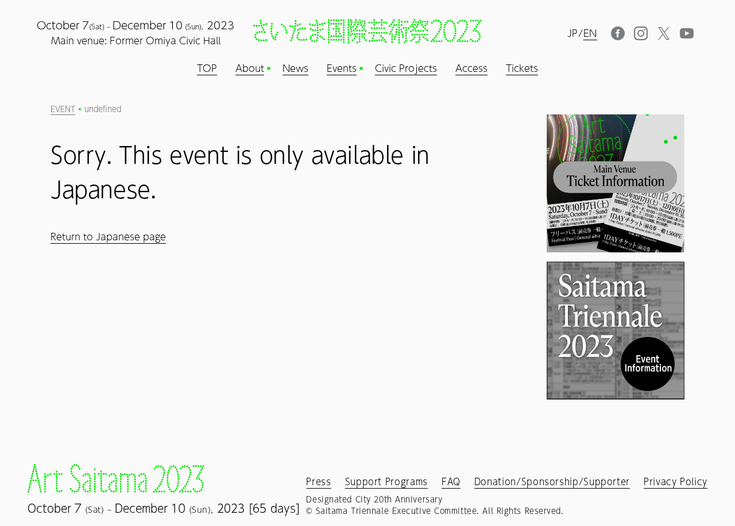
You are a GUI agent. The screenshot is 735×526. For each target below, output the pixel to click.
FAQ (451, 481)
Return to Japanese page (108, 236)
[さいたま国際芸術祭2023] (367, 31)
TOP (207, 68)
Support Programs (386, 481)
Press (318, 481)
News (295, 68)
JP (572, 33)
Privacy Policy (675, 481)
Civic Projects (406, 68)
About (249, 68)
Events (342, 68)
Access (471, 68)
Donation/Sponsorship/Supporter (552, 481)
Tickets (522, 68)
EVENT (63, 109)
